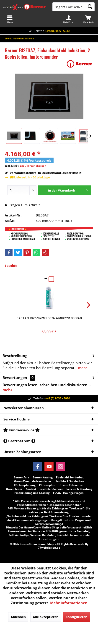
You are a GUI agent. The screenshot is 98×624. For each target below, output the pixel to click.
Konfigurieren (76, 617)
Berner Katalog (43, 477)
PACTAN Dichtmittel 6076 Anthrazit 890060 (49, 318)
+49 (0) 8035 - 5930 (57, 31)
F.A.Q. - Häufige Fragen (68, 493)
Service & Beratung (79, 489)
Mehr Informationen (69, 602)
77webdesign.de (49, 548)
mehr (82, 367)
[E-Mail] (45, 252)
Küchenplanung (25, 485)
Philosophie (47, 485)
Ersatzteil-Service (51, 489)
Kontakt (31, 489)
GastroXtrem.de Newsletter (32, 481)
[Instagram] (60, 466)
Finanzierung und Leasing (32, 493)
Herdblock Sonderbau (69, 481)
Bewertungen (15, 377)
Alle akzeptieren (45, 617)
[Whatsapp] (36, 252)
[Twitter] (18, 252)
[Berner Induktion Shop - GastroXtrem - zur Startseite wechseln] (24, 6)
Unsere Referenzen (71, 485)
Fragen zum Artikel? (24, 205)
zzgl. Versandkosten (33, 166)
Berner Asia (21, 477)
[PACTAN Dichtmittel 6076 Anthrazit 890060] (49, 298)
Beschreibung (15, 355)
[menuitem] (88, 19)
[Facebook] (9, 252)
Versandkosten (27, 505)
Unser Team (14, 489)
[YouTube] (49, 466)
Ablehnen (18, 617)
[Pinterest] (27, 252)
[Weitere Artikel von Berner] (79, 64)
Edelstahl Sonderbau (70, 477)
